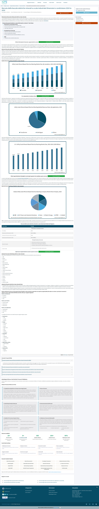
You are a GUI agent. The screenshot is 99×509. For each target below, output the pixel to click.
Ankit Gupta (65, 354)
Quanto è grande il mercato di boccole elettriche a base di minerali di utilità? (16, 360)
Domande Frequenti (79, 18)
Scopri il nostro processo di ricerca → (54, 471)
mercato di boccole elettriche (23, 178)
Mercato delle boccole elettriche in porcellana (12, 482)
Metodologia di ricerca (80, 19)
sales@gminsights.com (78, 496)
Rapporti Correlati (79, 21)
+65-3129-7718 (77, 495)
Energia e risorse (6, 5)
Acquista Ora (87, 12)
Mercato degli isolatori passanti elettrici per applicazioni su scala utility (51, 480)
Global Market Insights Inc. (6, 504)
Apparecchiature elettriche (14, 5)
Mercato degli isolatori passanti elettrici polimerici (48, 482)
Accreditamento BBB (23, 437)
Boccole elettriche (22, 5)
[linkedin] (86, 504)
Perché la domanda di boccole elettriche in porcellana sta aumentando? (16, 367)
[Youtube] (96, 504)
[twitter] (90, 504)
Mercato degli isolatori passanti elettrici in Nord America (14, 480)
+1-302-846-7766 (77, 494)
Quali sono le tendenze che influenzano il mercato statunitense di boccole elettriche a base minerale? (21, 372)
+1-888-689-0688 (78, 493)
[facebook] (93, 504)
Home (2, 5)
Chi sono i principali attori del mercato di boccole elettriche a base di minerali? (17, 374)
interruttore (46, 20)
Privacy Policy (56, 507)
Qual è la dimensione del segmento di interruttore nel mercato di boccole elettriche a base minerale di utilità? (23, 369)
